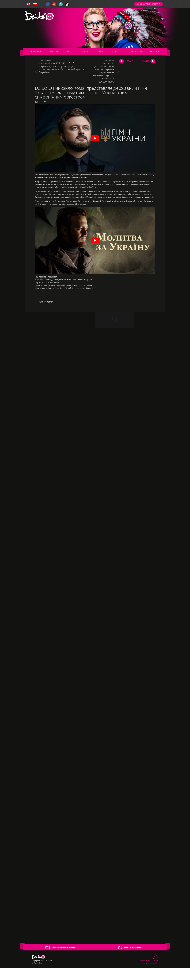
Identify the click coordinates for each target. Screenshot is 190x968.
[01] (60, 343)
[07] (60, 722)
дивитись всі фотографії (63, 947)
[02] (60, 407)
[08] (60, 786)
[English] (28, 4)
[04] (60, 533)
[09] (60, 849)
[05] (60, 596)
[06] (60, 659)
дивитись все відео (132, 947)
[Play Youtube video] (95, 138)
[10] (60, 912)
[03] (60, 470)
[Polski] (35, 4)
